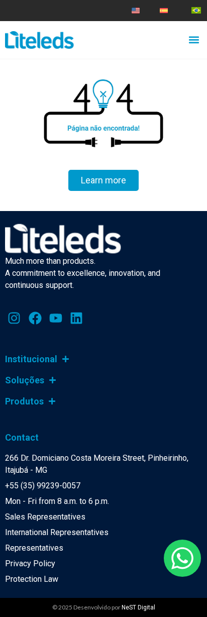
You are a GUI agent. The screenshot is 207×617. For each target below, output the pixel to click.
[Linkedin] (76, 317)
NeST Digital (138, 607)
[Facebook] (35, 317)
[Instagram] (14, 317)
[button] (193, 39)
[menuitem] (136, 10)
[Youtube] (56, 317)
